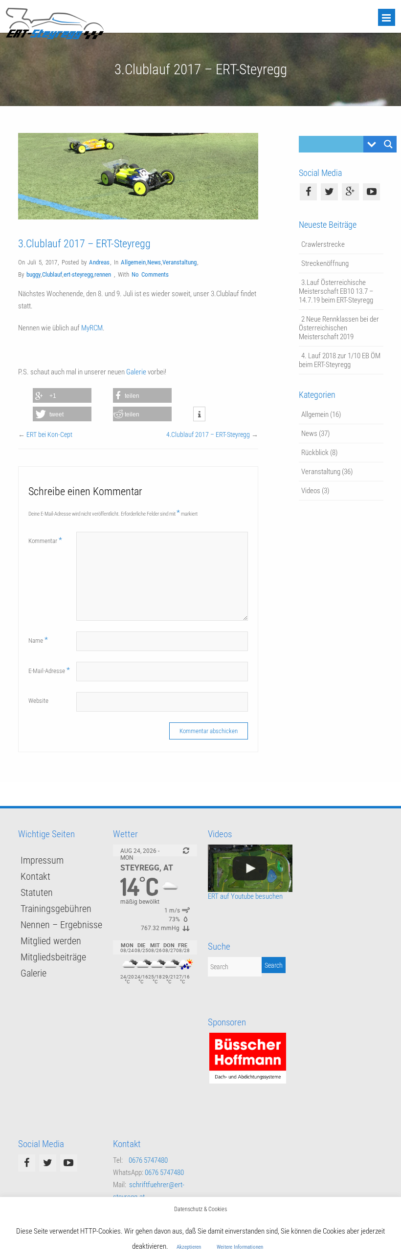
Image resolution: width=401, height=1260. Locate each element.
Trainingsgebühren (56, 908)
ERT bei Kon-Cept (49, 434)
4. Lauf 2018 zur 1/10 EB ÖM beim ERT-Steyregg (339, 360)
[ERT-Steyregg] (55, 36)
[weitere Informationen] (199, 414)
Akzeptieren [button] (189, 1247)
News (154, 262)
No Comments (150, 274)
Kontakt (35, 876)
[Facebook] (308, 191)
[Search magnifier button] (388, 144)
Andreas (99, 262)
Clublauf (52, 274)
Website (38, 700)
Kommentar (45, 540)
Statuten (37, 892)
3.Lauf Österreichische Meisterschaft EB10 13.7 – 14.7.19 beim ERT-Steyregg (336, 291)
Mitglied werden (51, 941)
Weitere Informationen (240, 1247)
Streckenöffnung (325, 263)
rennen (102, 274)
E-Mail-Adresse (49, 670)
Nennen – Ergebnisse (61, 925)
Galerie (137, 372)
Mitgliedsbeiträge (53, 957)
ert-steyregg (78, 274)
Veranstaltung (179, 262)
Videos (310, 490)
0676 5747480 (148, 1160)
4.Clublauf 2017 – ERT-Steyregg (208, 434)
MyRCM (92, 328)
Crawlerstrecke (323, 244)
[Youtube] (371, 191)
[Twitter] (329, 191)
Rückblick (315, 452)
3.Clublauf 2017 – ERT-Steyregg (84, 244)
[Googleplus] (350, 191)
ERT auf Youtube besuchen (245, 896)
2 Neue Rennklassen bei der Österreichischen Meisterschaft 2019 (339, 328)
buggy (33, 274)
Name (38, 640)
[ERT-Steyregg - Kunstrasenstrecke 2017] (250, 868)
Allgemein (133, 262)
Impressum (42, 860)
